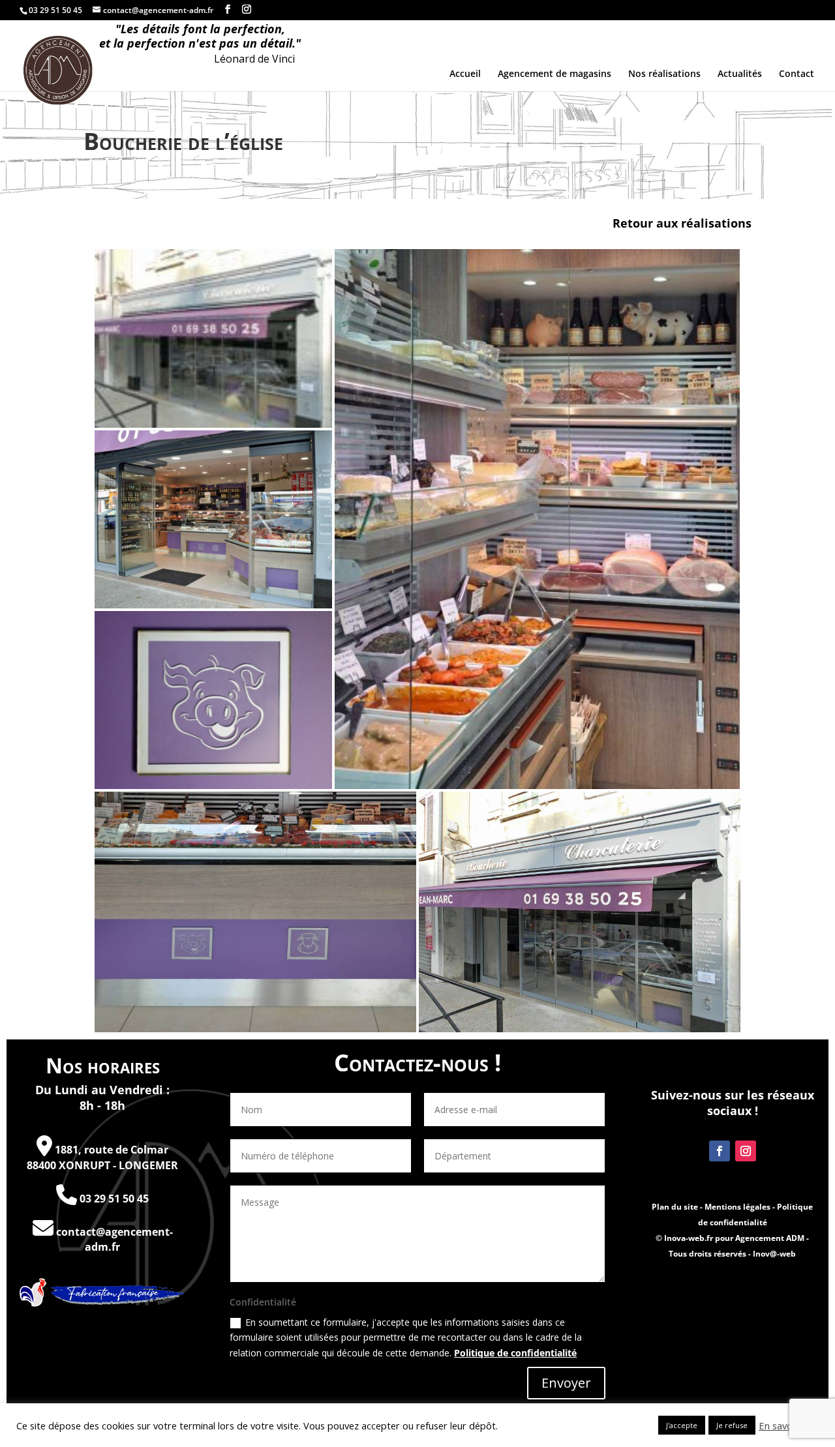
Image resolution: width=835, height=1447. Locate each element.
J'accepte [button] (681, 1425)
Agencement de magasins (554, 74)
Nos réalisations (664, 74)
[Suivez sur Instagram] (745, 1151)
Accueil (465, 74)
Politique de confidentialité (515, 1353)
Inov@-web (774, 1253)
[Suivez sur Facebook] (719, 1151)
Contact (796, 74)
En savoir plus (789, 1425)
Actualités (740, 74)
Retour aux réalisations (682, 223)
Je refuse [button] (732, 1425)
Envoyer (566, 1383)
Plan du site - (678, 1206)
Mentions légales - (741, 1206)
